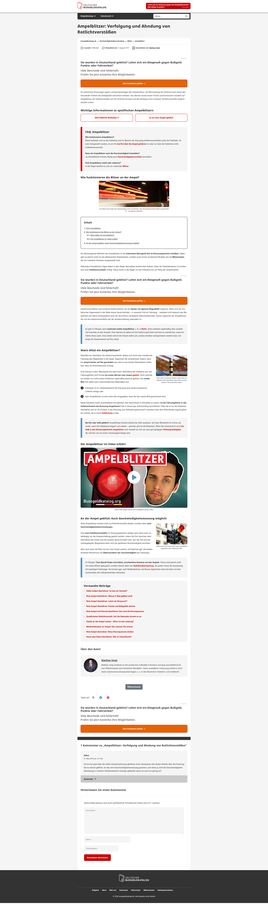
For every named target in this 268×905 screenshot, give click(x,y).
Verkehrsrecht (106, 16)
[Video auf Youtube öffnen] (134, 478)
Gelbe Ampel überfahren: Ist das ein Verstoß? (106, 591)
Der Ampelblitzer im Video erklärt (104, 239)
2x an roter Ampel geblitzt (161, 117)
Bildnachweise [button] (134, 687)
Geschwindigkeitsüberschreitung (112, 41)
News (104, 890)
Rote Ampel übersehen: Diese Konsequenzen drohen (110, 632)
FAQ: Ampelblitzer (93, 228)
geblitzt (135, 375)
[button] (168, 6)
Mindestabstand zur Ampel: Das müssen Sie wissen (109, 626)
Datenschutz (135, 890)
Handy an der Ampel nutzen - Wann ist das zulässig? (110, 621)
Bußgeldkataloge (87, 16)
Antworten (88, 779)
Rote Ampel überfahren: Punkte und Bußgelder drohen (110, 606)
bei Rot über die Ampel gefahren (131, 144)
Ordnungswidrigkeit (172, 429)
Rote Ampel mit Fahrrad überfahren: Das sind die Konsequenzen (115, 611)
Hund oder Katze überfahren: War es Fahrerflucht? (108, 637)
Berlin (144, 329)
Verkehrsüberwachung (143, 566)
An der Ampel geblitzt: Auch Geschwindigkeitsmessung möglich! (112, 243)
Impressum (123, 890)
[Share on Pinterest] (108, 698)
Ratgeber (95, 890)
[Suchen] (186, 16)
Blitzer (129, 41)
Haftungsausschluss (165, 890)
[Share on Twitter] (93, 698)
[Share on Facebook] (100, 698)
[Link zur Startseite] (91, 5)
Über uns (112, 890)
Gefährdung (107, 413)
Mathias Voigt (154, 48)
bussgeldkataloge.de (88, 41)
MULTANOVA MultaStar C (107, 117)
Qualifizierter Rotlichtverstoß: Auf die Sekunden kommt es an (113, 616)
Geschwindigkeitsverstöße (130, 157)
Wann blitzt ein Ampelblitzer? (102, 235)
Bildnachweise (149, 890)
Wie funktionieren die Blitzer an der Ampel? (104, 232)
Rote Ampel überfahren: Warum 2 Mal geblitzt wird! (109, 596)
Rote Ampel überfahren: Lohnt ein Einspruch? (106, 601)
